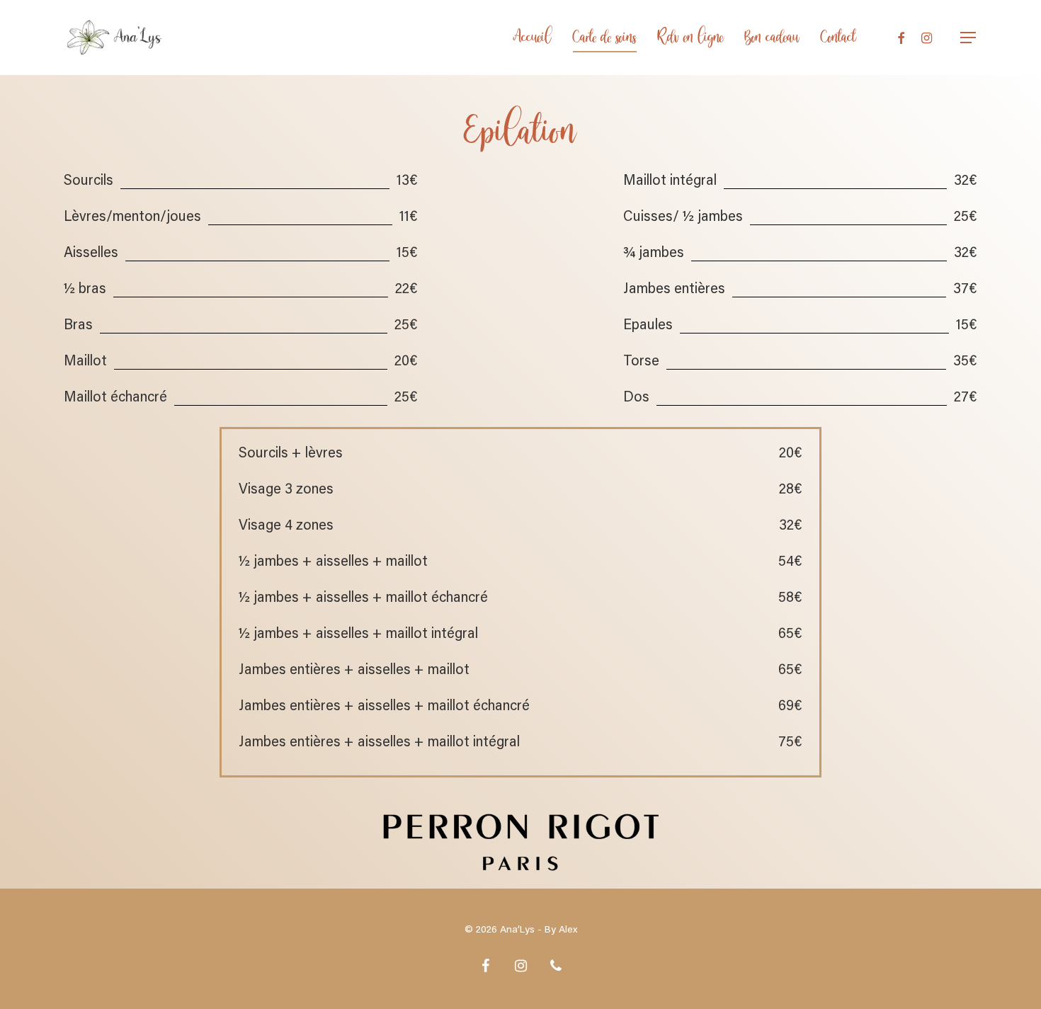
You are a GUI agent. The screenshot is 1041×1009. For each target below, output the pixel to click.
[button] (968, 37)
